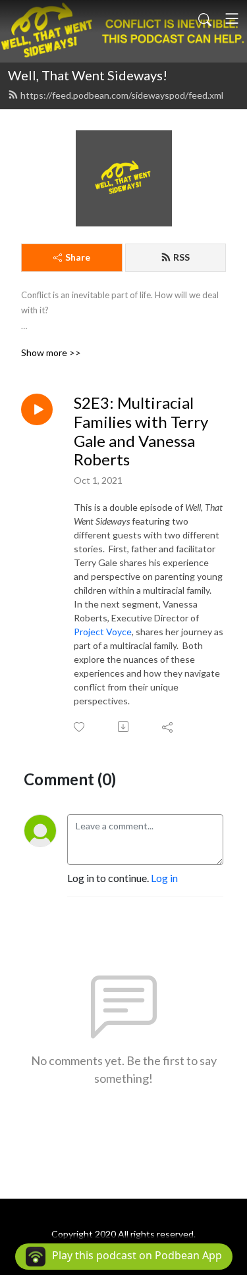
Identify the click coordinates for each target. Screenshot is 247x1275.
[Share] (168, 726)
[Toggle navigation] (232, 18)
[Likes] (80, 727)
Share (77, 257)
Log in (164, 878)
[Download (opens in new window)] (124, 726)
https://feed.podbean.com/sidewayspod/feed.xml (121, 95)
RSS (181, 257)
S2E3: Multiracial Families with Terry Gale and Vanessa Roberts (141, 431)
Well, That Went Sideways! (87, 75)
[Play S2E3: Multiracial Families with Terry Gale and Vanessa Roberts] (37, 409)
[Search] (205, 18)
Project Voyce (103, 631)
